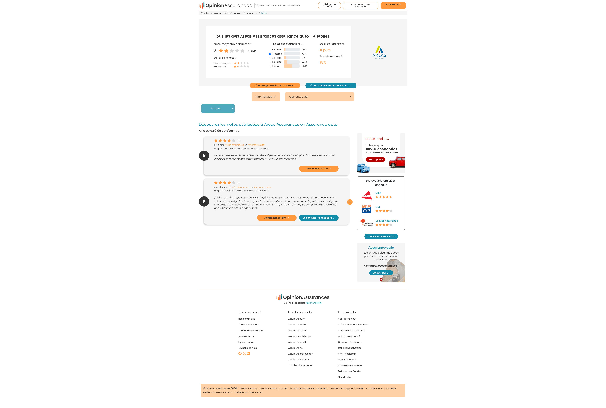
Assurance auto (251, 13)
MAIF (378, 193)
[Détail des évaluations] (302, 44)
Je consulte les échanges (318, 217)
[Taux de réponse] (342, 56)
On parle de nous (247, 348)
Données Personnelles (350, 365)
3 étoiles (276, 57)
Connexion (392, 4)
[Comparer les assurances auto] (381, 153)
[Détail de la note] (236, 58)
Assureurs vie (295, 348)
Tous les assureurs (214, 13)
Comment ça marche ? (351, 330)
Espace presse (246, 342)
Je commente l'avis (317, 168)
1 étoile (276, 66)
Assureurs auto (296, 318)
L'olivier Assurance (386, 221)
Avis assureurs (246, 336)
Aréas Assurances (233, 13)
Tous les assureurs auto (380, 236)
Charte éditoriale (347, 353)
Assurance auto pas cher (273, 388)
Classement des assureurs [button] (360, 5)
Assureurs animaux (298, 359)
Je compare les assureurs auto (331, 85)
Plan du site (344, 377)
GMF (378, 207)
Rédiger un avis (329, 5)
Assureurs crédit (297, 342)
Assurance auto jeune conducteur (309, 388)
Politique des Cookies (349, 371)
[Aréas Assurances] (379, 52)
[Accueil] (225, 5)
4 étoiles (277, 53)
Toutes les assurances (250, 330)
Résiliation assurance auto (217, 392)
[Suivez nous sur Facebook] (240, 354)
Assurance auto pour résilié (381, 388)
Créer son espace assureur (353, 324)
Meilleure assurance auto (248, 392)
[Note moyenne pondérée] (251, 44)
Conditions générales (349, 348)
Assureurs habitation (299, 336)
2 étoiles (276, 62)
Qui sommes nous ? (349, 336)
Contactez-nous (347, 318)
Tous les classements (300, 365)
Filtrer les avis (264, 96)
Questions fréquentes (350, 342)
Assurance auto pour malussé (346, 388)
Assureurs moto (297, 324)
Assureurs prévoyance (300, 353)
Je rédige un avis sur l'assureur (275, 85)
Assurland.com (314, 302)
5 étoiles (276, 49)
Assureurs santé (297, 330)
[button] (350, 202)
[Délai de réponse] (343, 44)
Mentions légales (347, 359)
